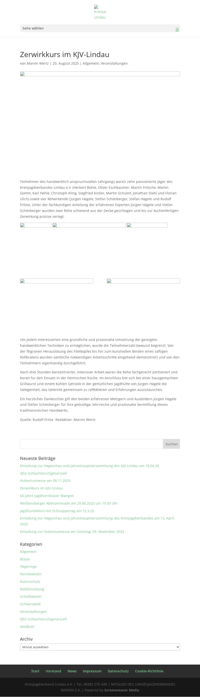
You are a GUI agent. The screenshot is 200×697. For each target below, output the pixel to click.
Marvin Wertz (38, 63)
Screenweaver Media (121, 690)
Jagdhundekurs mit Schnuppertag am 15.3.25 (57, 510)
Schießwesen (30, 596)
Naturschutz (30, 581)
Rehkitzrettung (32, 589)
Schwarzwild (30, 604)
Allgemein (91, 63)
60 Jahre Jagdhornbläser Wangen (47, 495)
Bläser (25, 559)
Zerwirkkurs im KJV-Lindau (41, 488)
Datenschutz (118, 671)
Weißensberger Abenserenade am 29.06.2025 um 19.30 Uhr (69, 503)
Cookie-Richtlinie (149, 671)
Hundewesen (30, 574)
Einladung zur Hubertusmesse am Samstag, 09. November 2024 (72, 531)
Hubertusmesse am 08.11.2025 (45, 480)
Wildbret (27, 626)
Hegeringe (28, 566)
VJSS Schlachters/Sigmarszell (43, 473)
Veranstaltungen (114, 63)
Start (35, 671)
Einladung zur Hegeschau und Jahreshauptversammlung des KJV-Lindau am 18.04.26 (89, 465)
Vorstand (53, 671)
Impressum (92, 671)
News (72, 671)
